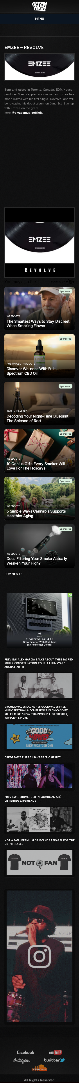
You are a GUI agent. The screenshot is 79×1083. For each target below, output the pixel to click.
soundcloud (39, 1068)
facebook (25, 1052)
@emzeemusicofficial (27, 112)
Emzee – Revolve (24, 47)
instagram (21, 1060)
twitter (55, 1060)
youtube (55, 1052)
